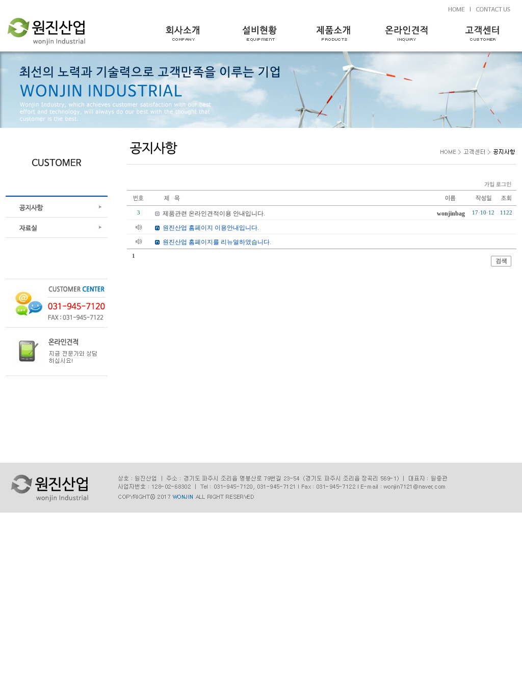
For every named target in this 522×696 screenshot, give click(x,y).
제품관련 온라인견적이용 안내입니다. (214, 213)
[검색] (501, 264)
